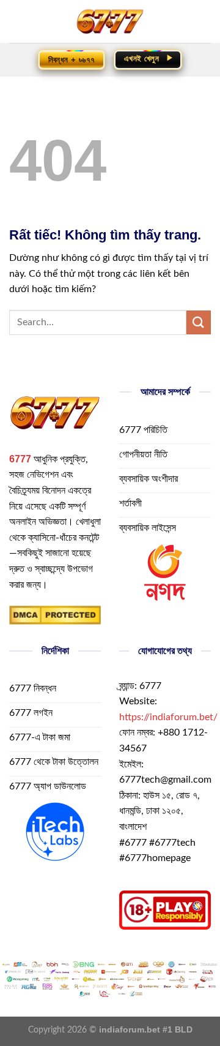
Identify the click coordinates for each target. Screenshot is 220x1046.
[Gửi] (198, 322)
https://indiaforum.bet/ (168, 717)
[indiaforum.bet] (110, 21)
